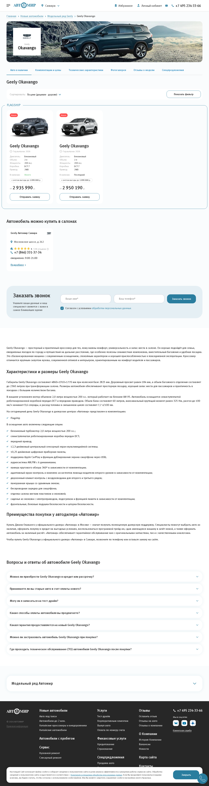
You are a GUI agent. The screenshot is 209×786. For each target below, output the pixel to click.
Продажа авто (105, 763)
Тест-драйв (103, 716)
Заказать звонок (181, 298)
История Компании (150, 739)
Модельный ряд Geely (60, 16)
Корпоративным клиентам (112, 720)
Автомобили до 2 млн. (52, 720)
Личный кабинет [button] (151, 5)
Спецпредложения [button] (173, 69)
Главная (11, 16)
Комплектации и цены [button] (48, 69)
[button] (184, 94)
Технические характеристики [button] (86, 69)
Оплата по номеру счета (111, 730)
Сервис (44, 747)
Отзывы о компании (150, 725)
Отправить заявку (30, 196)
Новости (144, 748)
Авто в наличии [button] (19, 69)
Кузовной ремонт (49, 753)
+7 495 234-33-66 (188, 6)
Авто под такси (48, 716)
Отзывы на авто (148, 720)
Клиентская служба (182, 730)
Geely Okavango (24, 146)
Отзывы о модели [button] (144, 69)
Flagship (13, 105)
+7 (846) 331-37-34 (27, 252)
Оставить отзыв (148, 716)
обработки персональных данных (111, 308)
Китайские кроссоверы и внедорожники (63, 725)
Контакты (146, 766)
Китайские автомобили (53, 730)
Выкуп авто (104, 725)
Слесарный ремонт (50, 757)
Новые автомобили (31, 16)
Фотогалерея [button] (118, 69)
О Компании (148, 734)
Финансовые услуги (111, 738)
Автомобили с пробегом (57, 738)
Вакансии (144, 744)
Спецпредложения (110, 757)
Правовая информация (17, 726)
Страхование (105, 748)
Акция (13, 115)
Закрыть (186, 774)
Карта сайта (148, 757)
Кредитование (105, 744)
